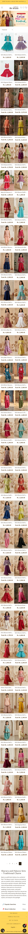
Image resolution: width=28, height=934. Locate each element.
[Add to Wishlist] (2, 34)
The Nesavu (13, 913)
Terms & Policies (13, 917)
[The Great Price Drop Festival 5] (14, 18)
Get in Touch (13, 920)
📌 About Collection (14, 909)
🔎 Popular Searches (14, 904)
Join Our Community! (13, 924)
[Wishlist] (23, 7)
